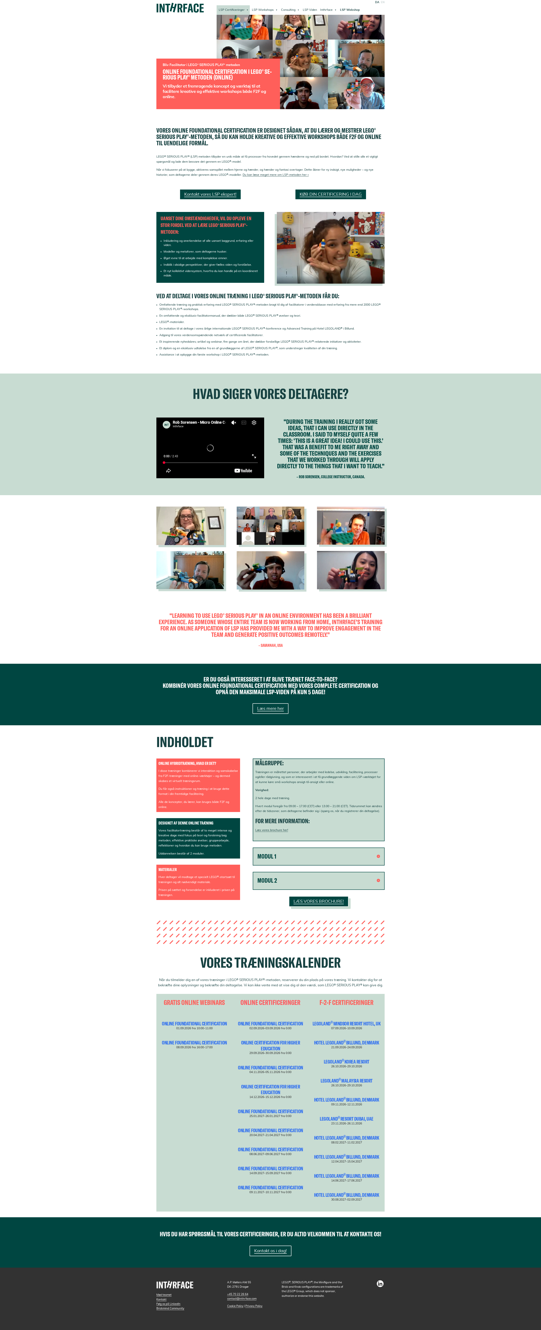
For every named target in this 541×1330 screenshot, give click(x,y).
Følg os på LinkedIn (168, 1304)
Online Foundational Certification (194, 1023)
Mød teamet (164, 1294)
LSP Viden (310, 9)
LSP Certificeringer (232, 9)
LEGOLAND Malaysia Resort (347, 1080)
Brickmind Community (170, 1308)
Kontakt (161, 1299)
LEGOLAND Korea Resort (346, 1061)
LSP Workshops (263, 9)
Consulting (288, 9)
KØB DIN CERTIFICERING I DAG (331, 194)
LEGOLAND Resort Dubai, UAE (346, 1119)
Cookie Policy (235, 1306)
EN (383, 2)
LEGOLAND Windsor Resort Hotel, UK (347, 1023)
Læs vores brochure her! (271, 830)
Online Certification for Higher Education (270, 1045)
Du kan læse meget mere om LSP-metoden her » (276, 174)
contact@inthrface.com (242, 1298)
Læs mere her (270, 708)
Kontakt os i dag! (270, 1251)
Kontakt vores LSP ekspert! (210, 194)
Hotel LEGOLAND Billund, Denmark (346, 1042)
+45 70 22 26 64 (237, 1294)
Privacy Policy (253, 1306)
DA (377, 2)
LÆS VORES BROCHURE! (319, 901)
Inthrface (326, 9)
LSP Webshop (350, 9)
